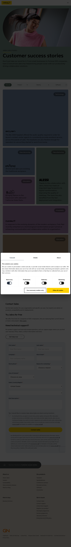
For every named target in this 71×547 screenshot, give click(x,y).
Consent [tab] (12, 257)
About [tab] (59, 257)
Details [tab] (35, 257)
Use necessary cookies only (35, 290)
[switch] (26, 283)
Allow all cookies (58, 290)
